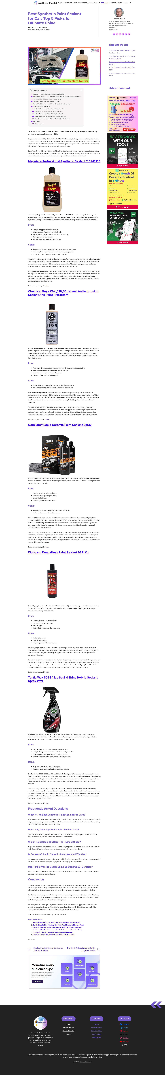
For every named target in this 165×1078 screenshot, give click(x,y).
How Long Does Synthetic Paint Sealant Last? (48, 111)
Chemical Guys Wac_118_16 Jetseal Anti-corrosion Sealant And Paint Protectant (57, 96)
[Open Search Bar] (130, 3)
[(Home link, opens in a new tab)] (40, 1023)
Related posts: (39, 124)
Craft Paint (95, 3)
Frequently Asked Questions (41, 106)
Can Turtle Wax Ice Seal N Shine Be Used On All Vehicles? (52, 119)
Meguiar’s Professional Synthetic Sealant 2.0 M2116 (49, 94)
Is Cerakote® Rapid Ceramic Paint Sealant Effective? (50, 116)
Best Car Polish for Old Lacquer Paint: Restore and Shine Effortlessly (57, 930)
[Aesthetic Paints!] (35, 3)
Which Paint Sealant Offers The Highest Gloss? (49, 114)
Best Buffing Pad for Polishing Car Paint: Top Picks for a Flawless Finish (58, 925)
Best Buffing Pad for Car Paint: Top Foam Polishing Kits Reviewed (56, 922)
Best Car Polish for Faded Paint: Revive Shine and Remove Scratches (57, 927)
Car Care (104, 3)
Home (60, 3)
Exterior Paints (96, 1031)
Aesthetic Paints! (47, 3)
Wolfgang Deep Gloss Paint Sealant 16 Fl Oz (46, 101)
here (47, 286)
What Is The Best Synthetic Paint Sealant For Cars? (50, 109)
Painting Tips (96, 1037)
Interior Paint (71, 3)
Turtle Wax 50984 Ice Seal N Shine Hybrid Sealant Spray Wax (51, 104)
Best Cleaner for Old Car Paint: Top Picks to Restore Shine (53, 935)
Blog (127, 3)
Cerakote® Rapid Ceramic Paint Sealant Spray (47, 99)
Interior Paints (96, 1028)
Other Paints (116, 3)
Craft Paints (96, 1034)
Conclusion (36, 121)
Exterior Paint (84, 3)
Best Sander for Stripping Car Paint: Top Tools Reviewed (53, 932)
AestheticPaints (85, 1062)
